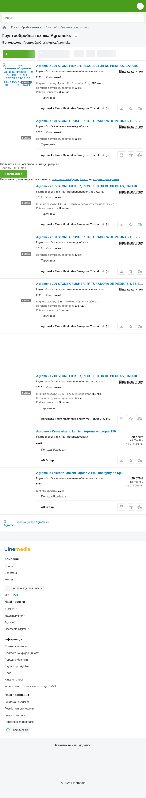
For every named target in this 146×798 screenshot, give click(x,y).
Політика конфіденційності (22, 653)
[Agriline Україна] (24, 6)
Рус (15, 594)
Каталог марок (14, 679)
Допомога (11, 572)
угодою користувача (105, 179)
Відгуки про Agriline (17, 666)
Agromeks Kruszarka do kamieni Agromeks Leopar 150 (76, 431)
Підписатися (13, 173)
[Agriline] (4, 27)
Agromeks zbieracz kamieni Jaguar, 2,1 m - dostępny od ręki (79, 473)
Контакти (10, 579)
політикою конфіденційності (70, 179)
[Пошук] (140, 18)
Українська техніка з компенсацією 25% (30, 686)
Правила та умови (16, 646)
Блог (8, 672)
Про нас (10, 566)
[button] (140, 6)
